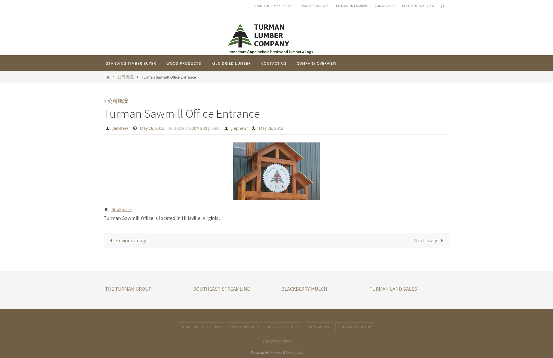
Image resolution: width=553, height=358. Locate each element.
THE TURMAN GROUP (128, 288)
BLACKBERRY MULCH (304, 288)
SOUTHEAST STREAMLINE (221, 288)
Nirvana (275, 352)
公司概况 (126, 77)
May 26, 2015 (152, 128)
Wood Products (315, 5)
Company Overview (418, 5)
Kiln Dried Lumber (351, 5)
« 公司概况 (116, 101)
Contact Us (385, 5)
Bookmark (121, 209)
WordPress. (294, 352)
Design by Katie (276, 341)
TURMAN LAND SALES (393, 288)
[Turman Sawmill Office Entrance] (276, 171)
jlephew (120, 128)
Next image (426, 240)
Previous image (130, 240)
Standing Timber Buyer (273, 5)
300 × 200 (198, 128)
